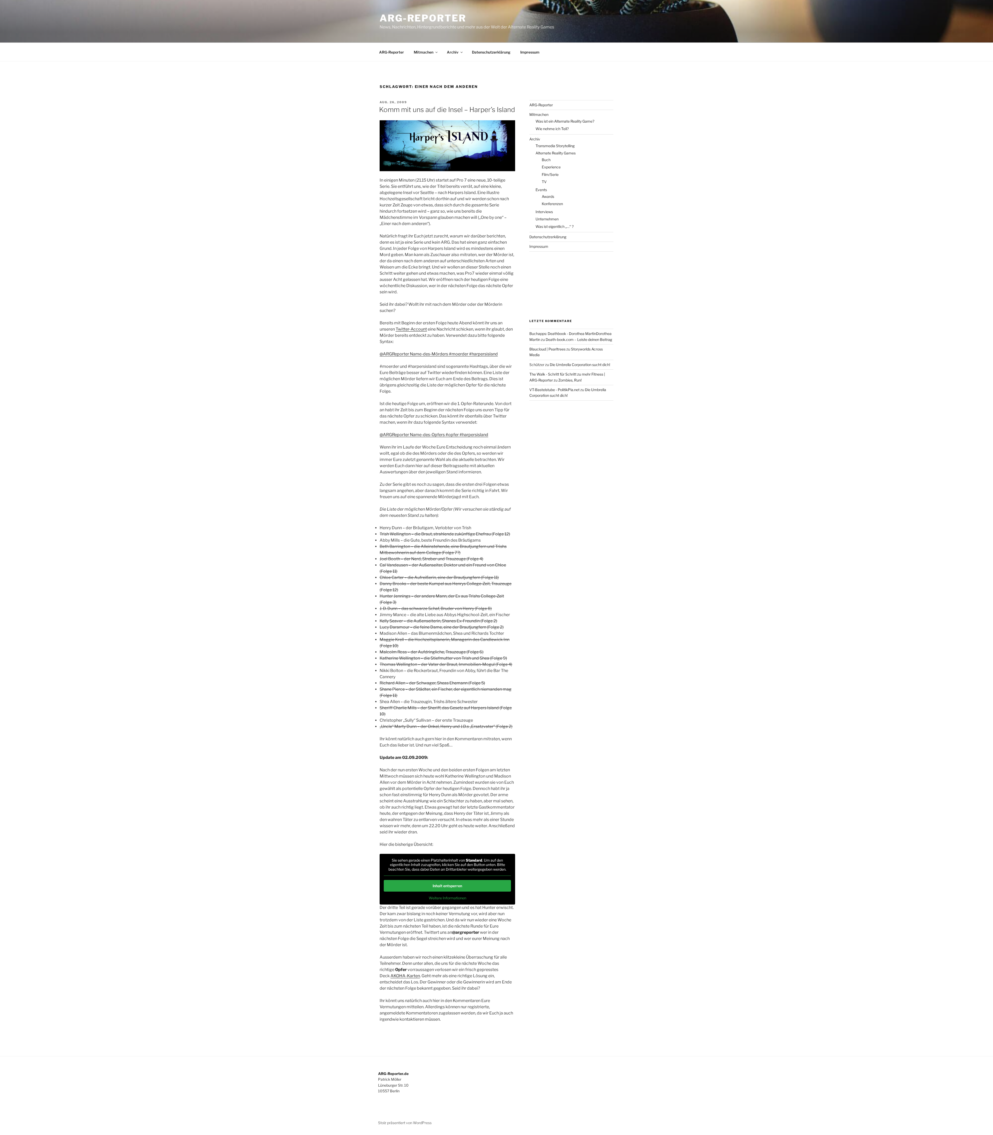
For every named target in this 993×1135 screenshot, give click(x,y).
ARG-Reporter (423, 18)
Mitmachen (423, 52)
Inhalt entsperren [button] (447, 886)
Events (541, 190)
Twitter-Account (411, 329)
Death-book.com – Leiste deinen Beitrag (579, 339)
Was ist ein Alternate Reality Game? (565, 121)
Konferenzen (552, 203)
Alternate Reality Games (556, 153)
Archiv (452, 52)
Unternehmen (547, 219)
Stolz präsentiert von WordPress (405, 1123)
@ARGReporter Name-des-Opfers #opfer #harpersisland (434, 434)
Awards (548, 196)
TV (544, 182)
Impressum (529, 52)
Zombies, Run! (570, 380)
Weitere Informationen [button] (447, 898)
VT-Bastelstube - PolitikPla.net (554, 389)
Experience (551, 167)
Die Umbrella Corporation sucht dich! (580, 364)
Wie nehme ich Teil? (552, 128)
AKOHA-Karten (405, 975)
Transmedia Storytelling (555, 146)
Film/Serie (550, 174)
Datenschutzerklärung (491, 52)
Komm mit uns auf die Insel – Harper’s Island (447, 110)
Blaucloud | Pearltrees (547, 349)
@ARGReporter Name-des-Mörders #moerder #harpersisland (439, 354)
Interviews (544, 212)
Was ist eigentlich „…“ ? (555, 226)
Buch (546, 160)
